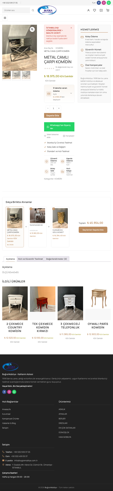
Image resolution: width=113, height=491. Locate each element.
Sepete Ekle (52, 115)
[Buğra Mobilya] (47, 10)
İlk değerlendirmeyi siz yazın (64, 68)
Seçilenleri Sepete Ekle (93, 229)
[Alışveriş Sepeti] (108, 10)
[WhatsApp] (109, 3)
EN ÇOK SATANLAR (67, 427)
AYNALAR (63, 414)
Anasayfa (6, 409)
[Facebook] (99, 3)
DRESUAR (63, 423)
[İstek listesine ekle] (24, 290)
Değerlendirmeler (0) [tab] (56, 259)
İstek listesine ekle (53, 136)
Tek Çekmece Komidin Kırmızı (42, 327)
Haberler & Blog (9, 423)
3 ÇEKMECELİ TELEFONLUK (70, 325)
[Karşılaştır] (101, 10)
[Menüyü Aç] (5, 18)
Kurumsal (6, 414)
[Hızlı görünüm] (24, 301)
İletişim (5, 427)
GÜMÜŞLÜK (64, 432)
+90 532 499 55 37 (19, 456)
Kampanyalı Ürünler (10, 418)
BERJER (62, 418)
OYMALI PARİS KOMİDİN (98, 325)
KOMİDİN (58, 179)
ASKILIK (62, 409)
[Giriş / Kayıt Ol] (88, 10)
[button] (32, 29)
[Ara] (33, 10)
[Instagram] (104, 3)
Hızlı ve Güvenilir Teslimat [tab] (30, 259)
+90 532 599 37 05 (22, 452)
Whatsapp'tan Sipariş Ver (60, 127)
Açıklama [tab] (10, 259)
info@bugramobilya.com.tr (26, 460)
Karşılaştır (70, 136)
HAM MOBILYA (65, 437)
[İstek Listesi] (95, 10)
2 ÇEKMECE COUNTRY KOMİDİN (14, 327)
